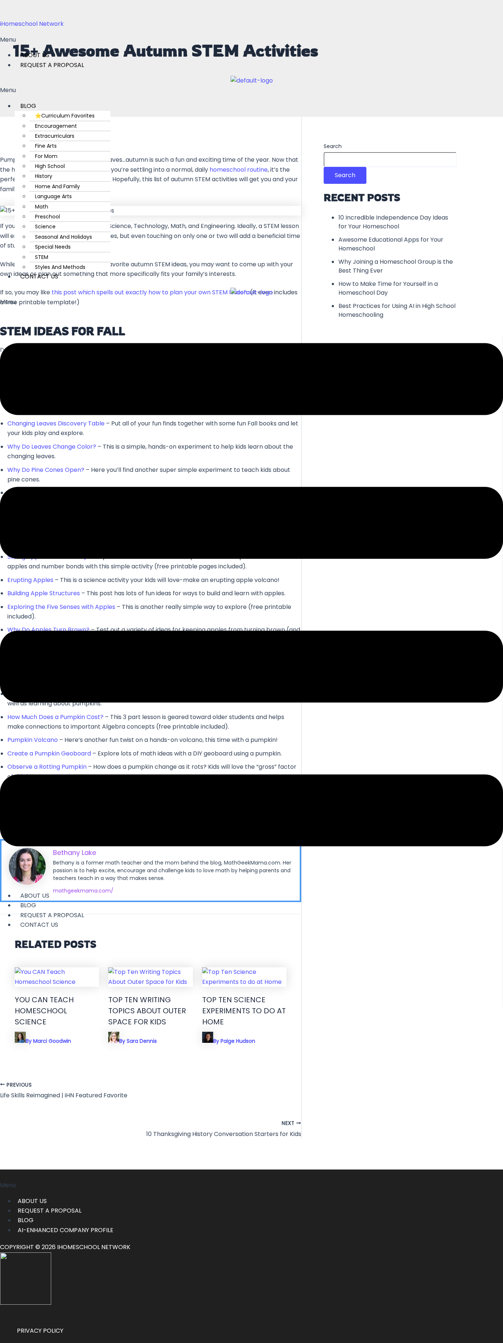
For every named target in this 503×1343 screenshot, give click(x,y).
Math (41, 206)
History (43, 176)
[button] (251, 40)
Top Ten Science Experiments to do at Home (244, 1011)
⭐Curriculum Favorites (65, 115)
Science (45, 226)
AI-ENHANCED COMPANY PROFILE (65, 1230)
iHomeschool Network (32, 24)
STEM (41, 257)
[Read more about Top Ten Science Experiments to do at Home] (244, 982)
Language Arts (53, 196)
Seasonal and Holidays (63, 237)
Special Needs (53, 246)
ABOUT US (32, 1201)
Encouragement (56, 126)
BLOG (28, 106)
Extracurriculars (54, 136)
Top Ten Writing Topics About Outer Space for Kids (147, 1011)
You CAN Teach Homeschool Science (44, 1011)
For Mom (46, 156)
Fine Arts (46, 146)
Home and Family (57, 186)
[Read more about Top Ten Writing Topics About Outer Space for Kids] (150, 982)
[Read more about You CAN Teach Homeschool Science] (57, 982)
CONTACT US (39, 276)
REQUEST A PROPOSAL (52, 65)
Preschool (47, 216)
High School (50, 166)
